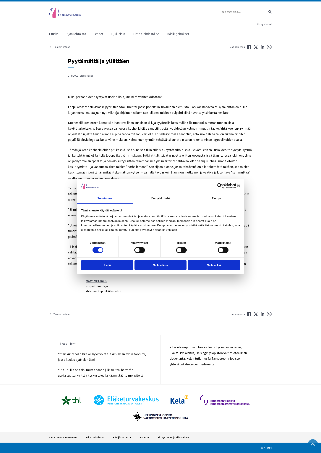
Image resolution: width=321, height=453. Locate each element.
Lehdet (98, 34)
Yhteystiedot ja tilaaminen (173, 437)
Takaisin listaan (62, 47)
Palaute (144, 437)
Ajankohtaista (76, 34)
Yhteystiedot (264, 24)
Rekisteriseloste (94, 437)
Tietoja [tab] (216, 198)
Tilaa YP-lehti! (67, 344)
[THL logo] (71, 400)
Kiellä (107, 264)
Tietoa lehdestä (144, 34)
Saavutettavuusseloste (63, 437)
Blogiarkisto (86, 75)
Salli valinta (160, 264)
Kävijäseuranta (122, 437)
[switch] (139, 250)
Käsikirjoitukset (178, 34)
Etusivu (54, 34)
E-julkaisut (118, 34)
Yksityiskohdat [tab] (160, 198)
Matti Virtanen (96, 281)
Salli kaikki (214, 264)
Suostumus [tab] (104, 198)
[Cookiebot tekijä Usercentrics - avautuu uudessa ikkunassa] (223, 186)
